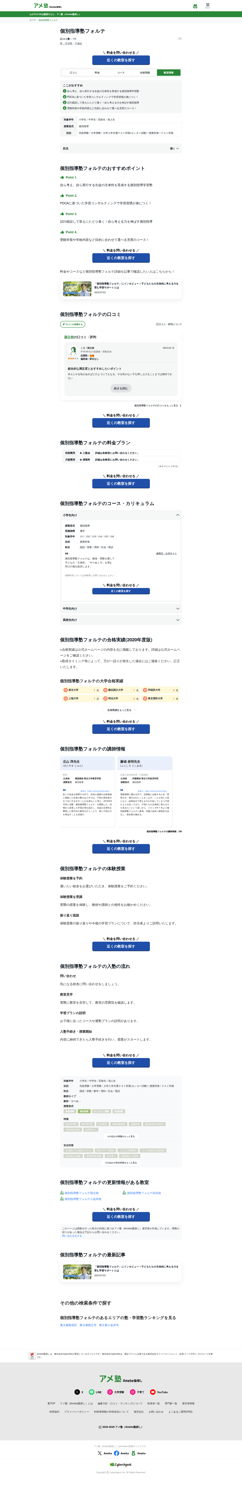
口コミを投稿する (74, 324)
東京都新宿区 (68, 1325)
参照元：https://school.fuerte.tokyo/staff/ (97, 791)
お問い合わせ (156, 1411)
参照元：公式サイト (166, 553)
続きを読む (121, 388)
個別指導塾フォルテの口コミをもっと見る (156, 405)
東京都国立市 (88, 1325)
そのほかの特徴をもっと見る (121, 1136)
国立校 (69, 337)
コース (121, 72)
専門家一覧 (171, 1403)
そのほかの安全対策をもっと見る (121, 1162)
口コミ (73, 72)
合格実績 (145, 72)
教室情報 (169, 72)
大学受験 (119, 1392)
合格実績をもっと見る (119, 710)
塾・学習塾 (66, 43)
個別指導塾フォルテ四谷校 (144, 1193)
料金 (97, 72)
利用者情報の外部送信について (111, 1411)
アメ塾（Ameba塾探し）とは (76, 1403)
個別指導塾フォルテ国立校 (82, 1193)
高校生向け (70, 620)
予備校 (78, 43)
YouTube (162, 1392)
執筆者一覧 (153, 1403)
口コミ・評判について (170, 324)
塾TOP (33, 19)
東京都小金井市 (109, 1325)
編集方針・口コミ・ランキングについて (120, 1403)
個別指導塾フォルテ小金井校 (83, 1199)
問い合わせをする (72, 1235)
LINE (99, 1392)
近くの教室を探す (121, 59)
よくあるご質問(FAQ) (180, 1411)
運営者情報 (188, 1403)
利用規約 (54, 1411)
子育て (140, 1392)
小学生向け (70, 515)
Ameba (108, 1453)
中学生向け (70, 608)
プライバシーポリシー (76, 1411)
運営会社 (139, 1411)
